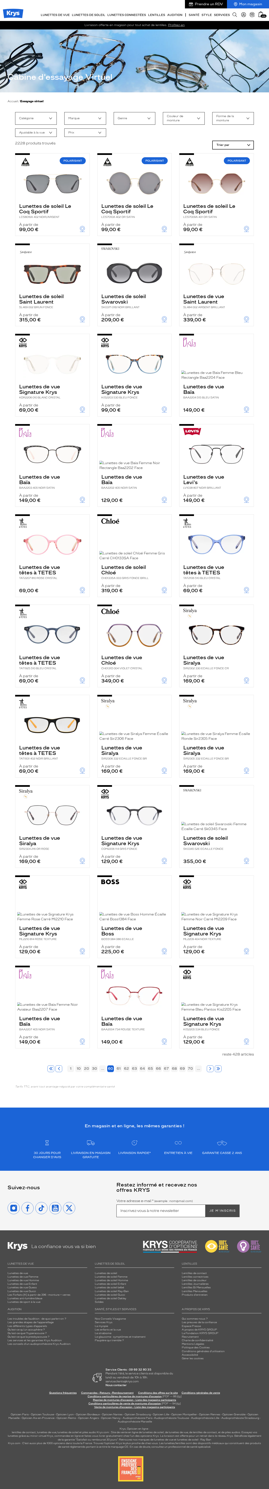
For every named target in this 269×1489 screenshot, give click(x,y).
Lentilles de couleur (194, 1280)
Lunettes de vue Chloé (121, 662)
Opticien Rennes (209, 1414)
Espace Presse (191, 1326)
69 (182, 1068)
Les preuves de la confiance (199, 1322)
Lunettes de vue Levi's (203, 481)
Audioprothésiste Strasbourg (240, 1418)
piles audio (89, 1432)
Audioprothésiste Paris (138, 1418)
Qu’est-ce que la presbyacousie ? (28, 1336)
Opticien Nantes (112, 1414)
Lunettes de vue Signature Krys (40, 391)
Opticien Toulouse (42, 1414)
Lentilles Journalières (195, 1283)
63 (134, 1068)
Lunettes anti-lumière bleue (25, 1298)
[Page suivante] (210, 1068)
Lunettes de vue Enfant (22, 1283)
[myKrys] (243, 14)
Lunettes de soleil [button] (88, 15)
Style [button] (207, 15)
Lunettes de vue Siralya (206, 662)
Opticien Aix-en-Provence (38, 1418)
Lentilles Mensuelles (194, 1291)
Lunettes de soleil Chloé (125, 572)
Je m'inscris (222, 1211)
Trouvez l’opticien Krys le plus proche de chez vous (125, 1443)
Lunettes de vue (18, 1273)
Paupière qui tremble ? (109, 1340)
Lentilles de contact (194, 1273)
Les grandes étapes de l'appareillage (31, 1322)
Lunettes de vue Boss (121, 933)
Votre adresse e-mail (154, 1201)
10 (79, 1068)
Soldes (99, 1301)
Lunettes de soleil (106, 1273)
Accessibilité (190, 1354)
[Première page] (50, 1068)
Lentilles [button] (156, 15)
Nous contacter (116, 1385)
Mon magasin (250, 4)
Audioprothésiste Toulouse (171, 1418)
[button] (260, 14)
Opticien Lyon (65, 1414)
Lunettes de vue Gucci (22, 1291)
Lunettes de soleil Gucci (110, 1294)
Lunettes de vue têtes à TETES (39, 572)
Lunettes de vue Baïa (203, 391)
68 (174, 1068)
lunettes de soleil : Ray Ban (194, 1439)
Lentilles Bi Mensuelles (196, 1287)
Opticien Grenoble (233, 1414)
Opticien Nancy (111, 1418)
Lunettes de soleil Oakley (110, 1298)
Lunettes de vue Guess (22, 1287)
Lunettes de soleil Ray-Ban (112, 1291)
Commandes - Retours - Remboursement (107, 1392)
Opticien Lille (161, 1414)
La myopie (101, 1326)
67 (166, 1068)
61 (119, 1068)
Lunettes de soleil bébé (109, 1287)
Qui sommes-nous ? (195, 1318)
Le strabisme (103, 1333)
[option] (36, 118)
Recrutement (190, 1336)
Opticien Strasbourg (138, 1414)
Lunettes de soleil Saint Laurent (41, 301)
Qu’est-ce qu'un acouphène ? (26, 1329)
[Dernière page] (218, 1068)
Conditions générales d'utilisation (203, 1351)
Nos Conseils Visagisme (110, 1318)
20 (86, 1068)
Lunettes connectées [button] (126, 15)
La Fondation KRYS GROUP (200, 1333)
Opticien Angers (88, 1418)
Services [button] (222, 15)
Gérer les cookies (193, 1358)
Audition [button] (174, 15)
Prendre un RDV (209, 4)
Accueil (13, 101)
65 (150, 1068)
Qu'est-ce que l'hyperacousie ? (27, 1333)
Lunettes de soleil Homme (111, 1280)
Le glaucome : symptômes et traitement (120, 1336)
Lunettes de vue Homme (23, 1280)
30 (94, 1068)
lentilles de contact (24, 1432)
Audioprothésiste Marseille (135, 1421)
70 (190, 1068)
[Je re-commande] (252, 14)
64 (142, 1068)
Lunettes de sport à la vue (24, 1301)
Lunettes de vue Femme (23, 1276)
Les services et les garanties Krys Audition (35, 1340)
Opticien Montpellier (184, 1414)
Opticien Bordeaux (88, 1414)
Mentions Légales (193, 1343)
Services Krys (103, 1322)
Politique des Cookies (196, 1347)
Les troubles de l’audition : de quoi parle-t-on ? (37, 1318)
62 (126, 1068)
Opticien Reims (66, 1418)
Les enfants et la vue (108, 1329)
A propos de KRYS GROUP (199, 1329)
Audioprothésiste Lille (205, 1418)
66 (158, 1068)
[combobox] (36, 118)
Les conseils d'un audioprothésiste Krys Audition (39, 1343)
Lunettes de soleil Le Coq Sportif (45, 211)
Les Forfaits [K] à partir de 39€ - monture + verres (39, 1294)
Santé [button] (194, 15)
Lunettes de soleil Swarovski (123, 301)
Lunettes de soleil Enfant (110, 1283)
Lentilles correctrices (195, 1276)
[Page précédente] (58, 1068)
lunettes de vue (46, 1432)
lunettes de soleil (68, 1432)
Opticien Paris (20, 1414)
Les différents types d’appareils (27, 1326)
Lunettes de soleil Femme (111, 1276)
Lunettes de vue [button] (55, 15)
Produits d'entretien (195, 1294)
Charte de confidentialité (197, 1340)
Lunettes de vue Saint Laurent (204, 301)
